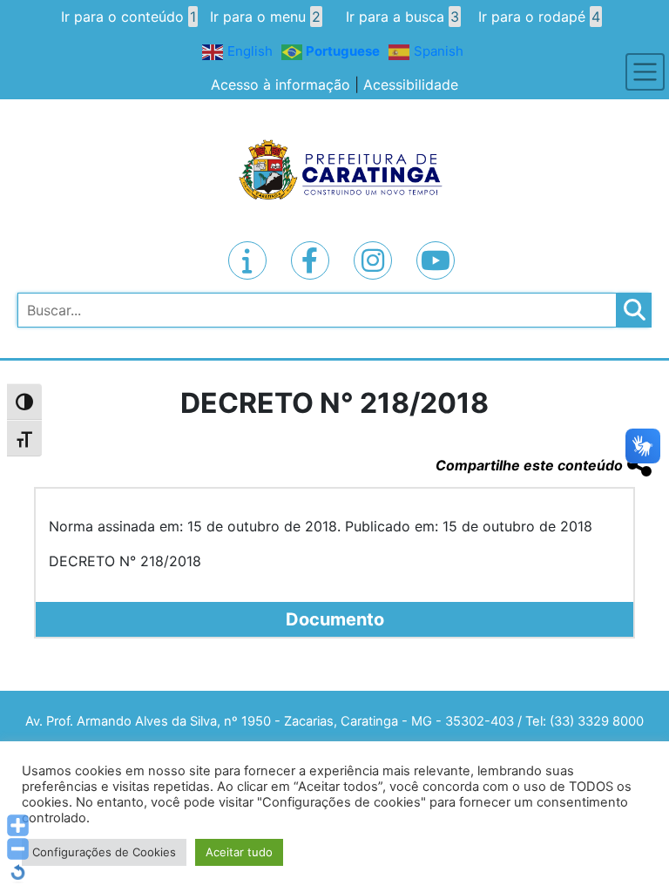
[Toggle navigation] (645, 72)
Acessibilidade (410, 84)
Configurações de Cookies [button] (104, 852)
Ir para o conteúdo (128, 16)
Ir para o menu (265, 16)
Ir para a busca (402, 16)
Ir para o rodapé (539, 16)
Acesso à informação (280, 84)
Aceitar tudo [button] (239, 852)
